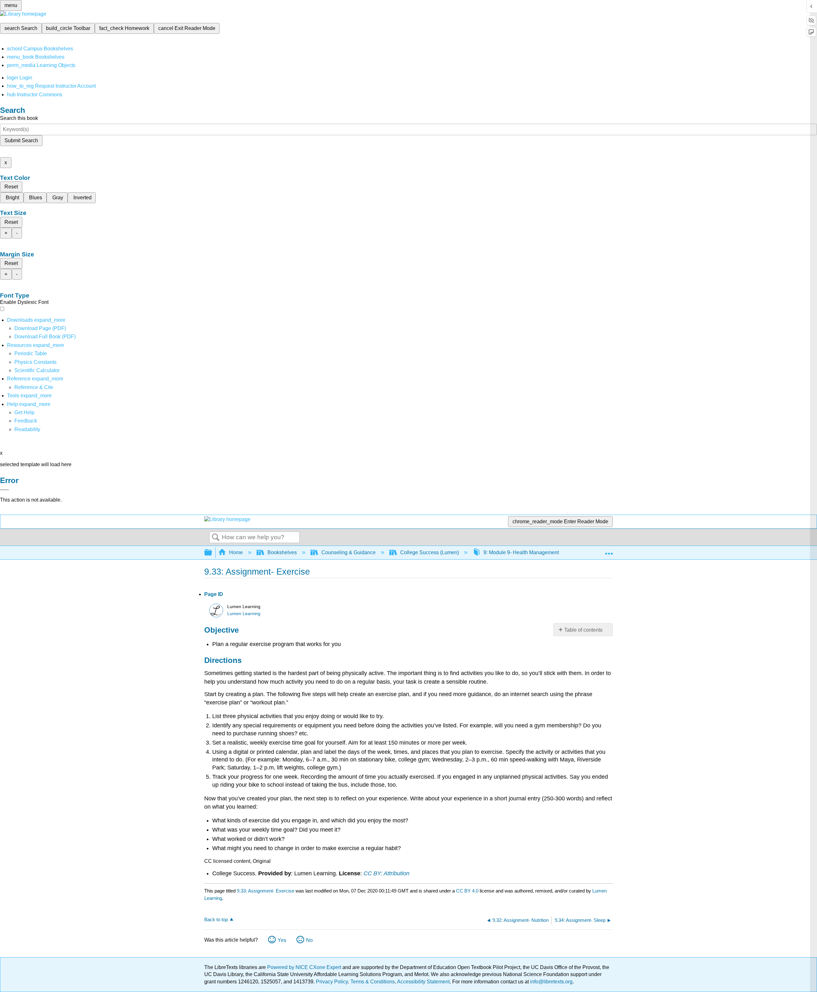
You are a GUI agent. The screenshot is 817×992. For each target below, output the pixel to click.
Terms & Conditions (372, 981)
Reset (11, 186)
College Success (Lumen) (429, 552)
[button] (25, 420)
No (309, 940)
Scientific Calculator (37, 370)
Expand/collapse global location (609, 550)
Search (215, 537)
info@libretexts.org (551, 981)
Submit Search (21, 140)
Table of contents (583, 630)
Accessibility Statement (423, 981)
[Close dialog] (4, 489)
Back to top (216, 919)
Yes (282, 940)
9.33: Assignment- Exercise (265, 890)
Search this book (19, 118)
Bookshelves (282, 552)
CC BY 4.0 (467, 890)
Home (236, 552)
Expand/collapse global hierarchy (212, 552)
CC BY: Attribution (386, 873)
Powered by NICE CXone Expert (304, 967)
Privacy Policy (332, 981)
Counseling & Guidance (348, 552)
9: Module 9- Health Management (521, 552)
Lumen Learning (243, 613)
